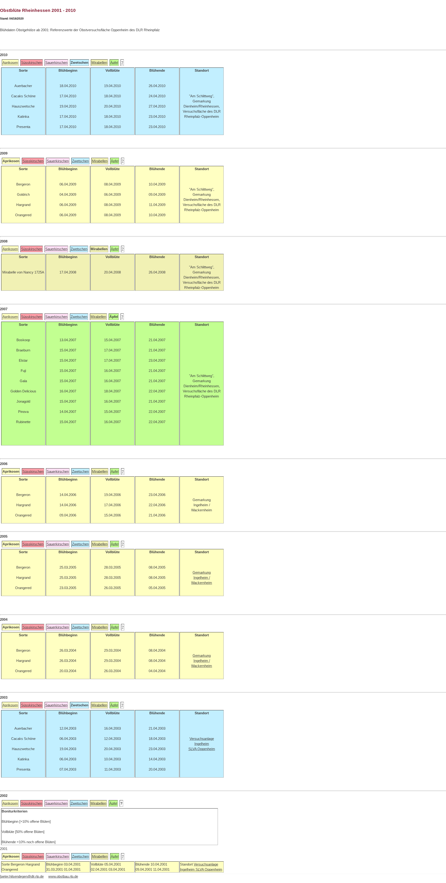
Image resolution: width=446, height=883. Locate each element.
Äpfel (114, 62)
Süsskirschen (31, 62)
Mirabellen (99, 62)
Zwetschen (80, 161)
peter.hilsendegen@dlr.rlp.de (22, 876)
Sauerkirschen (56, 62)
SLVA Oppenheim (209, 869)
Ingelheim (188, 869)
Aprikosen (10, 62)
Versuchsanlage (206, 864)
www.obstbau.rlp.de (63, 876)
